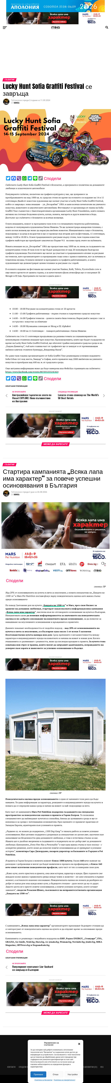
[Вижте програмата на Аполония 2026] (55, 11)
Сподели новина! (26, 1066)
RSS (102, 1066)
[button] (79, 1044)
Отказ (55, 1074)
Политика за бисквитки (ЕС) (85, 1066)
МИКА (16, 103)
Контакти (11, 1066)
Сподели (52, 178)
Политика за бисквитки (43, 1080)
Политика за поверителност (64, 1080)
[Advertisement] (55, 58)
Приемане (38, 1074)
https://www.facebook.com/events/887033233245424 (31, 371)
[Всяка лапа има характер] (55, 23)
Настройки (73, 1074)
